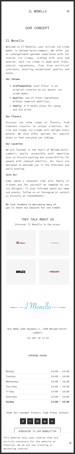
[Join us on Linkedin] (45, 421)
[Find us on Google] (30, 421)
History (36, 412)
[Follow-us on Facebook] (23, 421)
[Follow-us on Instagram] (37, 421)
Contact (64, 412)
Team (45, 412)
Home (9, 412)
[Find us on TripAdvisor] (52, 421)
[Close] (70, 443)
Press (53, 412)
